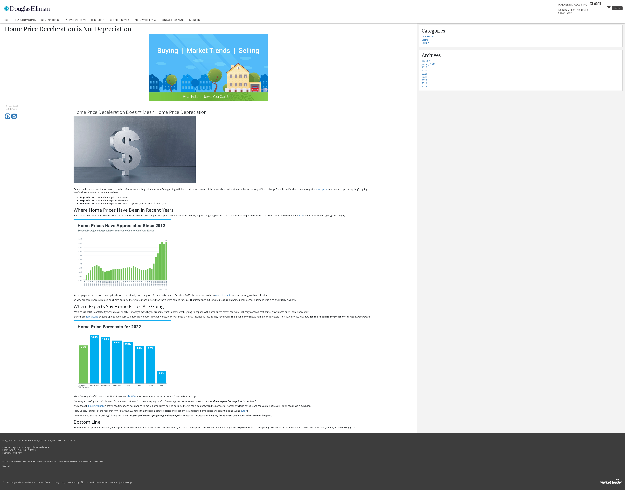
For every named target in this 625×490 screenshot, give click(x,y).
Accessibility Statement (96, 482)
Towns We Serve (75, 20)
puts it (244, 410)
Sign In (617, 8)
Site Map (114, 482)
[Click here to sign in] (609, 8)
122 (301, 215)
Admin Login (126, 482)
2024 (424, 70)
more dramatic (223, 295)
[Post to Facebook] (8, 118)
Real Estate (428, 36)
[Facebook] (599, 4)
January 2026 (428, 64)
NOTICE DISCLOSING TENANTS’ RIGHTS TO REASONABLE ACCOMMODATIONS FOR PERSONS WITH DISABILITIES (52, 461)
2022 (424, 76)
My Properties (120, 20)
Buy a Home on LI (25, 20)
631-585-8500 (70, 440)
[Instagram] (595, 4)
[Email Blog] (14, 118)
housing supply (96, 405)
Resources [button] (98, 20)
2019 (424, 83)
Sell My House (50, 20)
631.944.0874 (565, 12)
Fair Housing (73, 482)
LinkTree (195, 20)
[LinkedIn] (592, 4)
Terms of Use (43, 482)
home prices (322, 189)
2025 (424, 67)
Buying (425, 42)
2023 (424, 73)
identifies (131, 396)
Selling (425, 39)
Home (6, 20)
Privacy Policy (59, 482)
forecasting (92, 316)
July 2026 (426, 60)
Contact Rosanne (172, 20)
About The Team (145, 20)
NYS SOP (6, 465)
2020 (424, 80)
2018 (424, 86)
